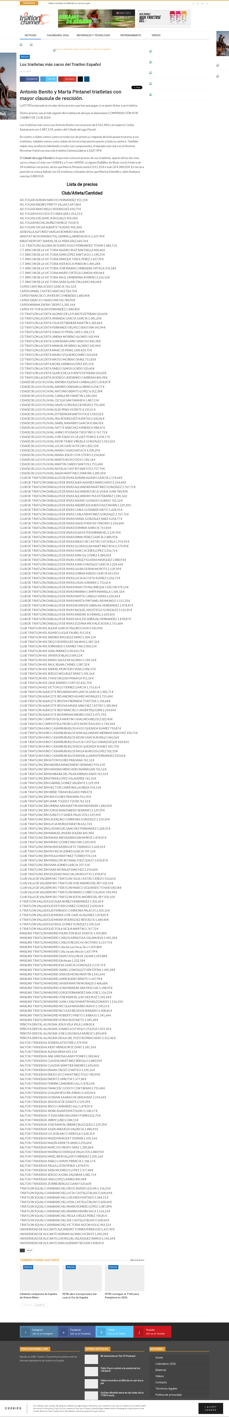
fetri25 (29, 1250)
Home (159, 1357)
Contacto (161, 1382)
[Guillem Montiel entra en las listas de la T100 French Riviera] (91, 1396)
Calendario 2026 (58, 35)
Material (160, 1370)
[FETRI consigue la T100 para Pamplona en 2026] (125, 1278)
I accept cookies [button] (211, 1408)
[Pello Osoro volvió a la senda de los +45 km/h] (91, 1371)
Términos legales (166, 1388)
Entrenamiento (131, 35)
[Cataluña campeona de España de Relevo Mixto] (39, 1278)
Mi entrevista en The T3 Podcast (118, 1356)
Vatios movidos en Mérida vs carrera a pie (69, 3)
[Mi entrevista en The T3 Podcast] (91, 1359)
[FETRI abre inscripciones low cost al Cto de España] (82, 1278)
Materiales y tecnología (93, 35)
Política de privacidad (168, 1395)
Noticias (30, 35)
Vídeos (156, 35)
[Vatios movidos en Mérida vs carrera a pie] (91, 1384)
